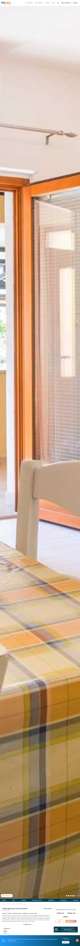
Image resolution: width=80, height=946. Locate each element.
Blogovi (47, 2)
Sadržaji (24, 900)
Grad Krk (9, 904)
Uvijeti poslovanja (20, 942)
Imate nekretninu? (66, 2)
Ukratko (4, 900)
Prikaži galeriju (48, 908)
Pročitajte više (27, 924)
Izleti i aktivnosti (39, 2)
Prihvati (66, 942)
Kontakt (75, 2)
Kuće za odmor (29, 2)
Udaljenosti (51, 900)
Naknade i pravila (37, 900)
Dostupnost (64, 900)
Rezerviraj (71, 921)
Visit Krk (4, 904)
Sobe (13, 900)
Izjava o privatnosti (12, 942)
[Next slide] (71, 451)
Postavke (66, 939)
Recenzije (75, 900)
